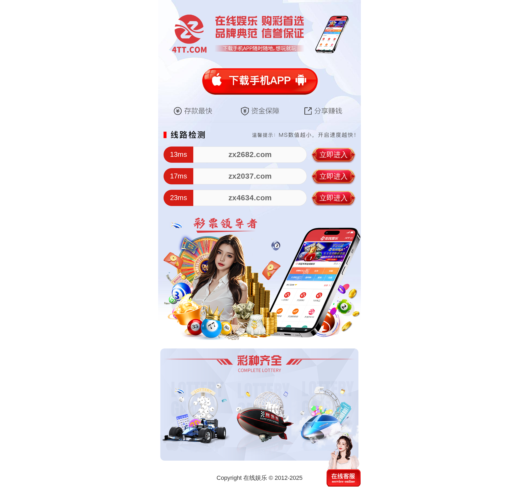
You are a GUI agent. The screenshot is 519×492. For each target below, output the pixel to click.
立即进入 (334, 155)
